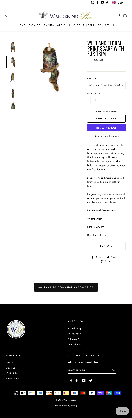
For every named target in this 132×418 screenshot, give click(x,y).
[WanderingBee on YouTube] (84, 380)
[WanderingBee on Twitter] (91, 380)
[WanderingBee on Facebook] (77, 380)
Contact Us (106, 25)
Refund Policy (74, 328)
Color (91, 78)
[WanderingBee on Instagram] (70, 380)
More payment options (106, 136)
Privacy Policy (75, 333)
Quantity (94, 93)
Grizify (74, 405)
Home (21, 25)
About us (63, 25)
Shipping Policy (75, 339)
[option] (49, 67)
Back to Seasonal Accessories (68, 287)
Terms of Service (76, 344)
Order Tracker (83, 25)
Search (9, 362)
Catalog (35, 25)
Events (49, 25)
